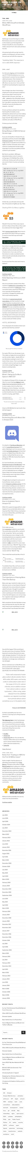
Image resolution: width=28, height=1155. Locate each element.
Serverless (5, 237)
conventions (6, 1104)
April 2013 (5, 969)
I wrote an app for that (11, 231)
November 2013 (6, 966)
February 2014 (6, 963)
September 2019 (7, 895)
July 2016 (4, 943)
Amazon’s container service (13, 484)
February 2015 (6, 956)
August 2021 (5, 853)
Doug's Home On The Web (11, 3)
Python (5, 1122)
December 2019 (6, 889)
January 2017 (5, 930)
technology (20, 1128)
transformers (12, 1131)
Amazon (9, 1093)
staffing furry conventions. (16, 285)
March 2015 (5, 953)
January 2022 (6, 847)
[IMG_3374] (14, 638)
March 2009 (5, 988)
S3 (10, 1122)
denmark (5, 1107)
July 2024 (5, 828)
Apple (16, 1099)
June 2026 (5, 818)
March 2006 (5, 995)
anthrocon (6, 1099)
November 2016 (6, 937)
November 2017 (6, 927)
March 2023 (5, 834)
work (12, 1134)
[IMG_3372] (14, 620)
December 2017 (6, 924)
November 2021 (6, 850)
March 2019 (5, 908)
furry (4, 1110)
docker (21, 1107)
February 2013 (6, 975)
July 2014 (4, 959)
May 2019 (5, 902)
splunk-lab (12, 1128)
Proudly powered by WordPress (10, 1151)
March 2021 (5, 860)
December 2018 (6, 918)
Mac (18, 1110)
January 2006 (6, 998)
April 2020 (5, 876)
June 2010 (5, 982)
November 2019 (6, 892)
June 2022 (5, 844)
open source (20, 1113)
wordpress (6, 1134)
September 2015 (7, 950)
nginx (13, 1113)
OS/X (4, 1116)
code (20, 1101)
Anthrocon (18, 287)
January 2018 (6, 921)
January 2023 (6, 840)
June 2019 (5, 898)
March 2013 (5, 972)
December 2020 (6, 863)
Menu (14, 12)
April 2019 (5, 905)
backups (10, 1101)
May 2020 (5, 873)
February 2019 (6, 911)
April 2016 (5, 947)
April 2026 (5, 821)
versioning (8, 529)
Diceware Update (7, 1016)
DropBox (6, 733)
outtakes (10, 1116)
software (11, 1125)
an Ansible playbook (12, 451)
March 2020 (5, 879)
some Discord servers (13, 447)
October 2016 (6, 940)
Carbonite (6, 745)
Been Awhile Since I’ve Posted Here (12, 1019)
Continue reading (7, 127)
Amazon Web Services (9, 1096)
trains (4, 1131)
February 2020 (6, 882)
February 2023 (6, 837)
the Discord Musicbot (16, 445)
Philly (4, 1119)
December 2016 (6, 934)
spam (17, 1125)
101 (4, 1093)
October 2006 (6, 992)
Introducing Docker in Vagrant (10, 1073)
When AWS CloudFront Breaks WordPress (14, 1013)
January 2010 (6, 985)
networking (6, 1113)
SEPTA (5, 1125)
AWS (4, 1101)
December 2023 (6, 831)
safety (14, 1122)
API (12, 1099)
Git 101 (13, 1110)
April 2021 (5, 857)
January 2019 (6, 914)
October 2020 (6, 866)
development (14, 1107)
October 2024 (6, 824)
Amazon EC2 (7, 737)
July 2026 (5, 815)
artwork (22, 1099)
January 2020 (6, 885)
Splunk (5, 1128)
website (20, 1131)
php (9, 1119)
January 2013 (6, 979)
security (20, 1122)
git (8, 1110)
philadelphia (18, 1116)
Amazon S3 (7, 735)
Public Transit (16, 1119)
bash (16, 1101)
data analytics (16, 1104)
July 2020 (5, 869)
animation (20, 1096)
